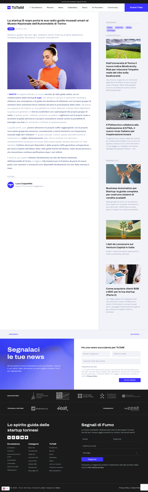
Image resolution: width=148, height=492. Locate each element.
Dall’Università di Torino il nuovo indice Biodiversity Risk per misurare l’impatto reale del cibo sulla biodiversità (122, 69)
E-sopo (38, 98)
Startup (128, 27)
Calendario (72, 7)
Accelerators (11, 460)
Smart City (119, 27)
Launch (30, 461)
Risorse (50, 7)
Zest (43, 488)
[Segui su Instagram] (13, 437)
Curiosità (31, 451)
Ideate (30, 454)
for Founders (97, 7)
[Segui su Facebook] (18, 437)
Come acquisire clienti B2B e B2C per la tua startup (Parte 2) (122, 291)
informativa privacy (95, 467)
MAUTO (12, 94)
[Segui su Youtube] (22, 437)
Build (30, 447)
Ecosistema (37, 7)
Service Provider (12, 466)
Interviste (31, 457)
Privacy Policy (92, 376)
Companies (11, 447)
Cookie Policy (136, 488)
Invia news (130, 380)
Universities (11, 463)
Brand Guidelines (55, 470)
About (84, 7)
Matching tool (12, 470)
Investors (10, 451)
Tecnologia (111, 30)
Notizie (11, 29)
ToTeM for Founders (56, 467)
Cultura (109, 27)
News (60, 7)
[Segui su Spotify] (26, 437)
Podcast (31, 467)
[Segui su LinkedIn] (9, 437)
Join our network (55, 464)
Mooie (58, 488)
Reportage (31, 470)
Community (113, 7)
